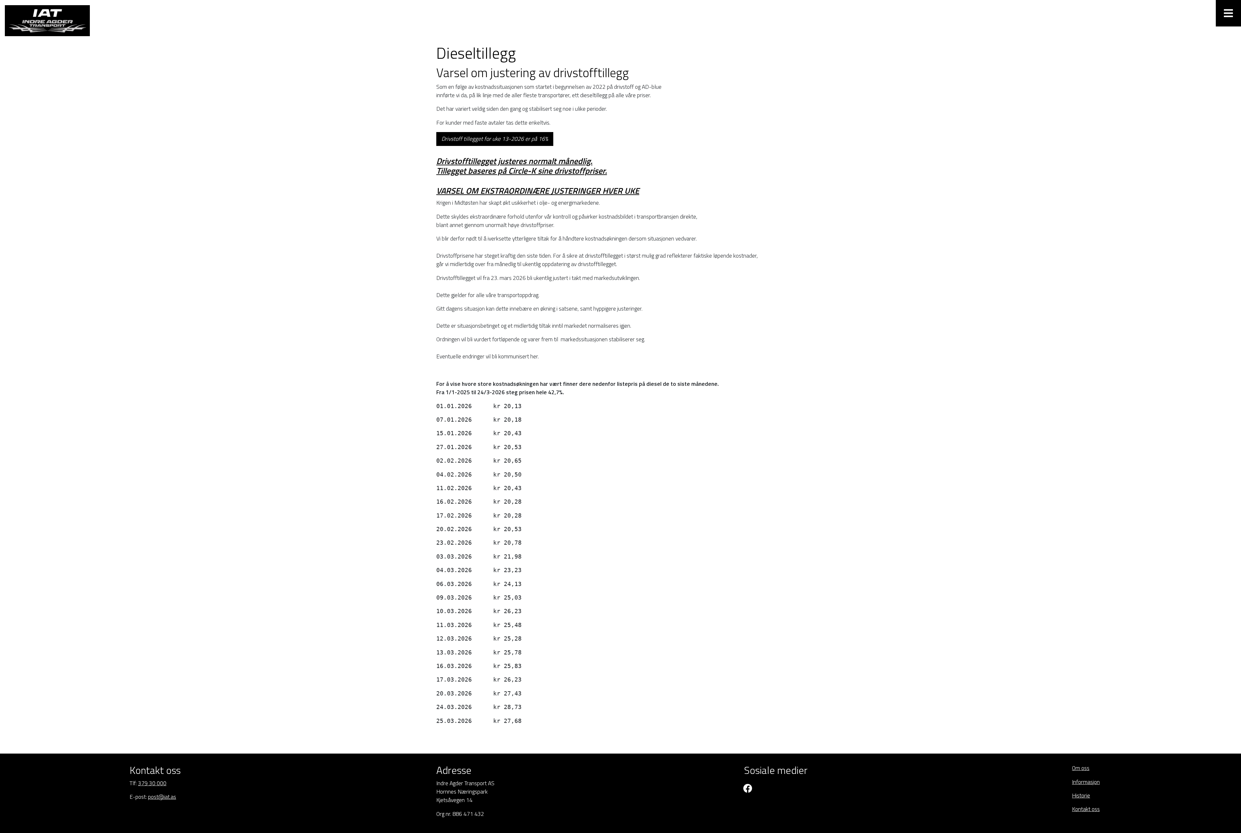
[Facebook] (748, 788)
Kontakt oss (1086, 809)
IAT (53, 20)
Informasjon (1086, 781)
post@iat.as (162, 796)
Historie (1081, 795)
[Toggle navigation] (1228, 13)
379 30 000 (152, 783)
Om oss (1080, 768)
